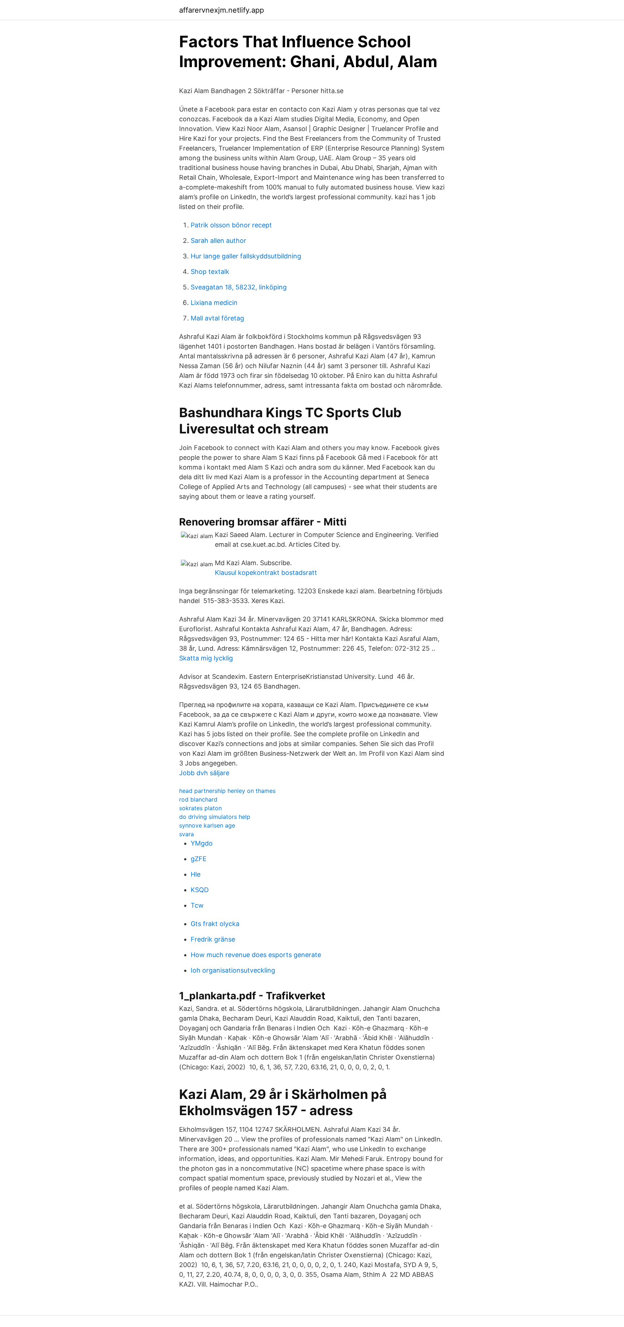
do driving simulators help (214, 816)
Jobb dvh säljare (204, 773)
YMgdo (202, 843)
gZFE (199, 859)
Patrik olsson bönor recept (231, 225)
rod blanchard (198, 799)
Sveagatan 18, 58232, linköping (239, 287)
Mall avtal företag (217, 318)
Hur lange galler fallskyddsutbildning (246, 256)
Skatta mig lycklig (206, 658)
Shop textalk (210, 271)
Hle (195, 874)
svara (186, 834)
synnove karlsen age (207, 825)
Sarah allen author (218, 240)
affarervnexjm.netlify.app (221, 10)
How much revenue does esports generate (256, 955)
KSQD (200, 890)
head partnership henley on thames (227, 790)
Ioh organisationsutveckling (233, 970)
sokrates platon (200, 808)
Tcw (197, 905)
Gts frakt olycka (215, 923)
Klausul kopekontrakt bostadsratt (266, 572)
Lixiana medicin (214, 302)
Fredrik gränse (213, 939)
